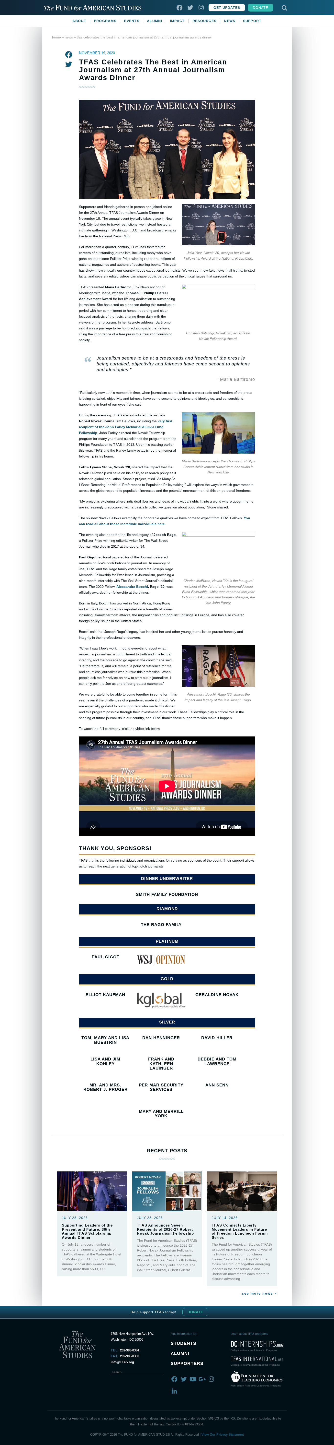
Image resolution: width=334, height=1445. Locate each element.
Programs (105, 21)
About (79, 21)
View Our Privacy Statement (222, 1434)
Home (56, 37)
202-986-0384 (129, 1350)
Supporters (187, 1363)
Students (183, 1343)
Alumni (154, 21)
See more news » (259, 1293)
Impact (177, 21)
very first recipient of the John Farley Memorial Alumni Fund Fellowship (125, 427)
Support (252, 21)
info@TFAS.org (122, 1362)
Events (131, 21)
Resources (204, 21)
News (229, 21)
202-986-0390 (129, 1356)
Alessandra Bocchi (132, 587)
